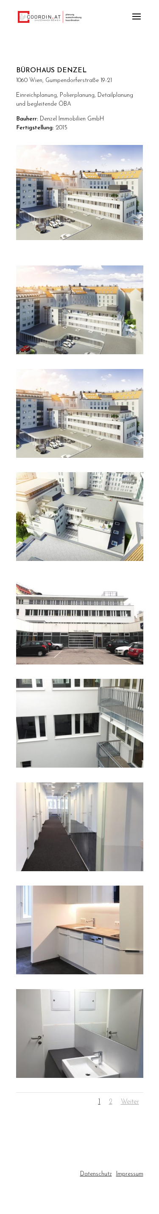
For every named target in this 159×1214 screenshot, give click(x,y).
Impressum (129, 1174)
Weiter (130, 1102)
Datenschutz (96, 1174)
